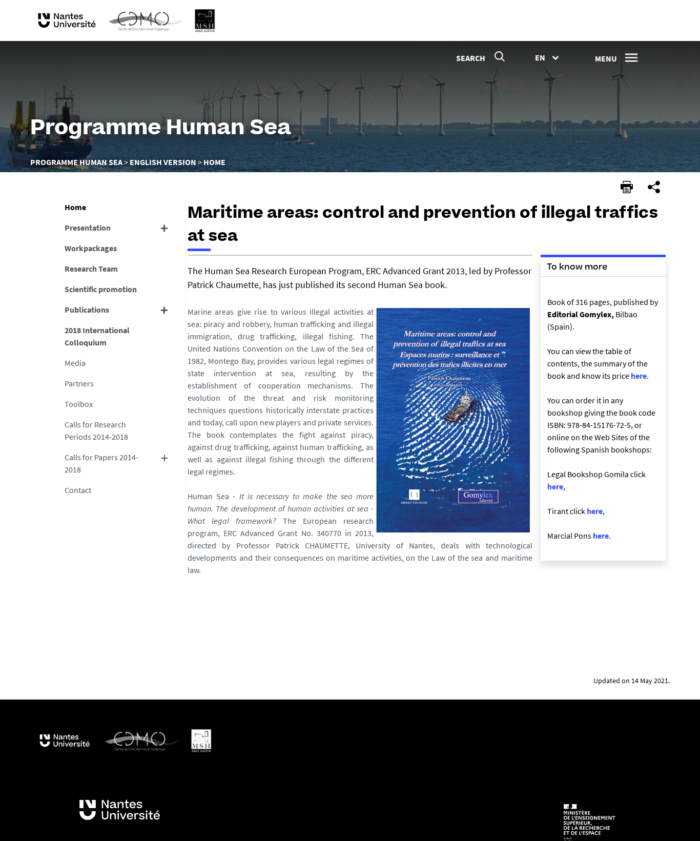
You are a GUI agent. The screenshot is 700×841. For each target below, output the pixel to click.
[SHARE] (654, 187)
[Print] (626, 187)
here (639, 376)
